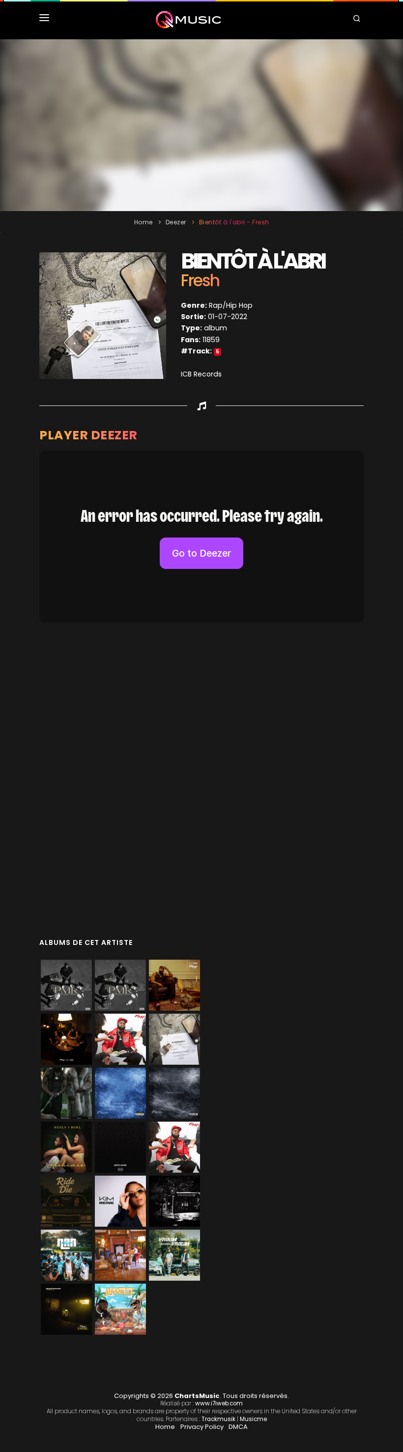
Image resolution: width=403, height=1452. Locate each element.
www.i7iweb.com (219, 1403)
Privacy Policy (202, 1426)
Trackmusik (218, 1419)
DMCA (238, 1426)
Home (143, 222)
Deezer (176, 222)
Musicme (253, 1419)
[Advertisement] (201, 125)
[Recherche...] (358, 19)
